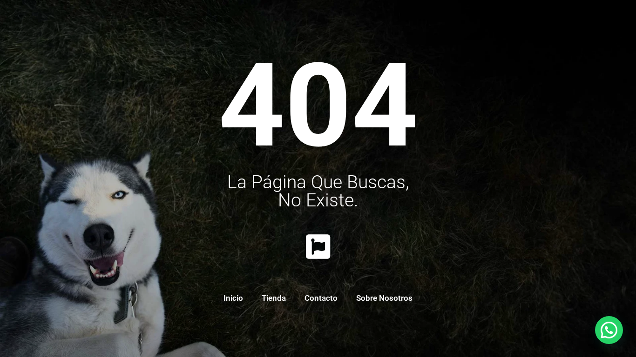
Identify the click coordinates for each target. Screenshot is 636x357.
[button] (609, 330)
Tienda (274, 298)
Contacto (321, 298)
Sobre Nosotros (384, 298)
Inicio (233, 298)
